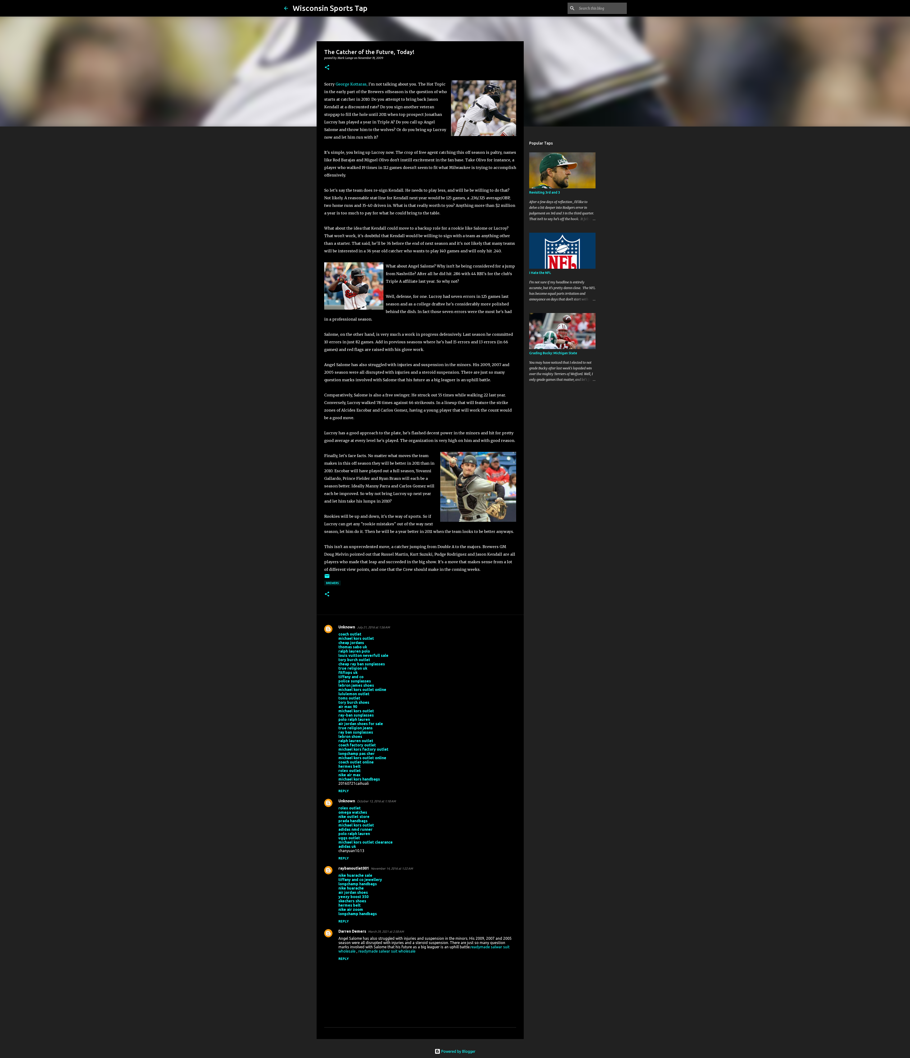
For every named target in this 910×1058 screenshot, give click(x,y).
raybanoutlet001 (353, 868)
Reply (343, 791)
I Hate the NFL (540, 273)
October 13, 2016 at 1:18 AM (376, 801)
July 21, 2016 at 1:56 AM (373, 627)
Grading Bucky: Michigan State (553, 353)
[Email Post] (327, 577)
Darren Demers (352, 931)
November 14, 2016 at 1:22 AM (392, 868)
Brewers (332, 583)
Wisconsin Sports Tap (330, 8)
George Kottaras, (352, 84)
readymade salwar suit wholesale (386, 951)
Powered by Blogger (457, 1051)
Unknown (346, 627)
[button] (327, 67)
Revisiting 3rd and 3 (544, 192)
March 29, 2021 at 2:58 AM (386, 931)
